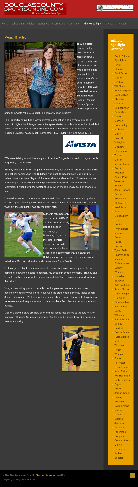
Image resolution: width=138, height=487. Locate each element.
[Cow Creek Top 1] (115, 7)
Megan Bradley (15, 37)
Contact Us (50, 475)
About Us (40, 475)
